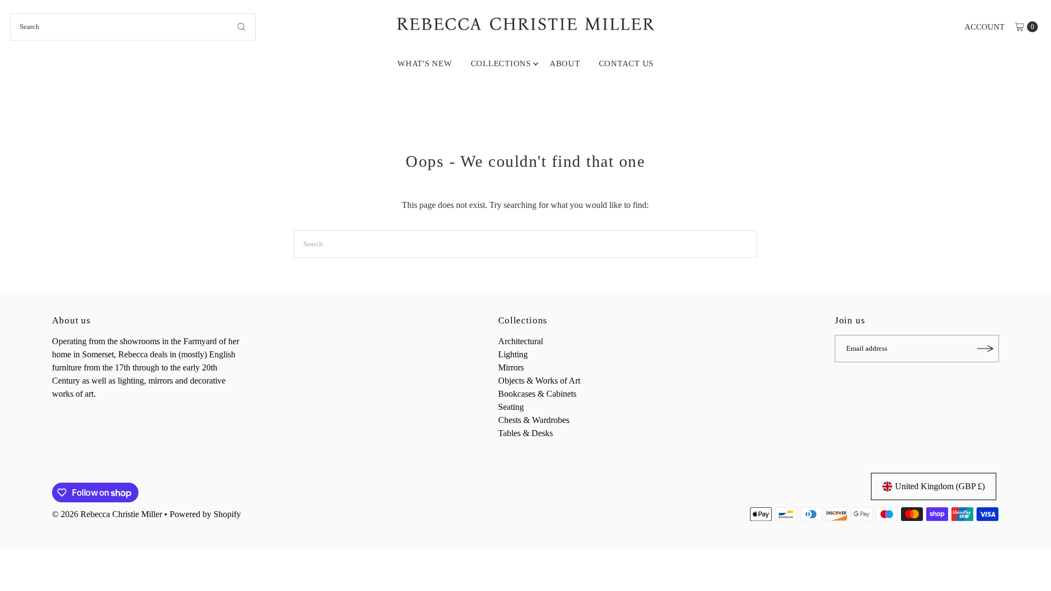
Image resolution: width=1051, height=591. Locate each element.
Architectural (520, 341)
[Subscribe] (985, 348)
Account (984, 26)
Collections (501, 63)
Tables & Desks (525, 433)
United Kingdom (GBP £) (940, 486)
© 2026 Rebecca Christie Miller (107, 514)
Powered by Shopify (205, 514)
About (565, 63)
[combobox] (133, 26)
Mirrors (511, 367)
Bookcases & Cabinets (537, 393)
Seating (511, 407)
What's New (424, 63)
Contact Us (626, 63)
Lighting (513, 354)
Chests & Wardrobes (533, 420)
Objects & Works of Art (539, 380)
